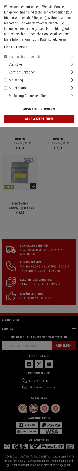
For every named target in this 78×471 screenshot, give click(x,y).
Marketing (16, 79)
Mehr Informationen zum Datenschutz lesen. (35, 39)
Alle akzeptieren (39, 119)
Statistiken (16, 64)
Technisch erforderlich (24, 56)
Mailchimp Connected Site (27, 95)
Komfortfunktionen (22, 72)
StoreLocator (18, 87)
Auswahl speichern (39, 109)
